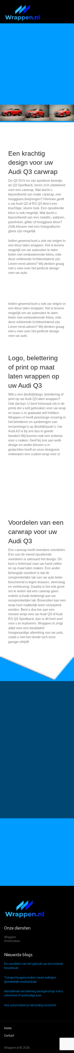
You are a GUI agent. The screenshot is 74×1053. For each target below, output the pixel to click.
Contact (9, 1035)
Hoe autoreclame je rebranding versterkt (30, 1005)
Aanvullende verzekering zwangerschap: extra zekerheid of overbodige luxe (33, 993)
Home (8, 1028)
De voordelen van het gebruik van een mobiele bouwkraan (33, 966)
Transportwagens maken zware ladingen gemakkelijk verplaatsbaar (30, 979)
